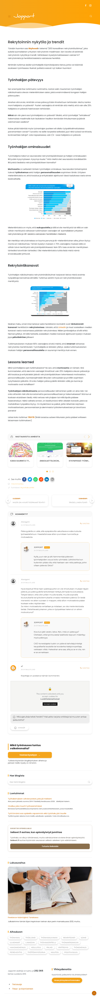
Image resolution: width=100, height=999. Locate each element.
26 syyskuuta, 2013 (28, 669)
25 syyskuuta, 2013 (28, 582)
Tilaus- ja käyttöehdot (22, 988)
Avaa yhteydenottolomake (67, 980)
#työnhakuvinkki (27, 487)
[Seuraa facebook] (85, 5)
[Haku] (91, 16)
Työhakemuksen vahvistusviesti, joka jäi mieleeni (30, 798)
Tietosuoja (17, 984)
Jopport (38, 547)
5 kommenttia (17, 484)
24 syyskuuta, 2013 (28, 525)
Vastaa (86, 523)
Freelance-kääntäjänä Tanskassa (23, 917)
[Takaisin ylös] (94, 993)
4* (22, 666)
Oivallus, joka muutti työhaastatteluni (25, 806)
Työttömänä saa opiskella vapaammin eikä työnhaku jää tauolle (37, 813)
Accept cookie (50, 704)
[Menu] (9, 16)
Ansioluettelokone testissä (25, 460)
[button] (24, 479)
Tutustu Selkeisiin (50, 846)
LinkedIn (62, 327)
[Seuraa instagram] (90, 5)
